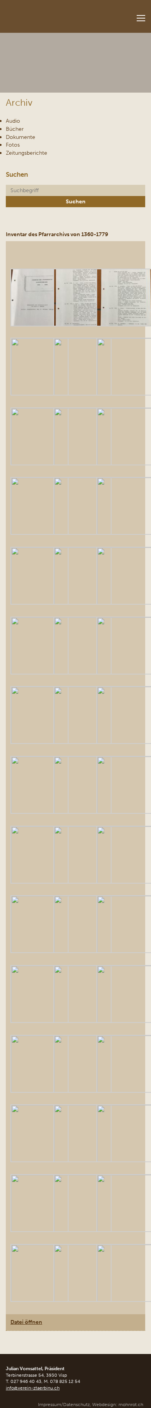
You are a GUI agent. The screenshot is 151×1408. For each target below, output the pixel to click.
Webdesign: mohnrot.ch (117, 1404)
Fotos (13, 144)
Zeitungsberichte (26, 152)
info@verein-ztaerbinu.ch (33, 1388)
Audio (13, 120)
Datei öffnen (26, 1321)
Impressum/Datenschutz (64, 1404)
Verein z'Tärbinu (49, 14)
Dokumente (20, 137)
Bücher (15, 128)
